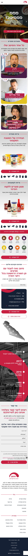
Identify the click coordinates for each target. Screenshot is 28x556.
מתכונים (24, 508)
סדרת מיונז (23, 529)
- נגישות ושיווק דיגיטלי (14, 540)
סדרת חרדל (23, 532)
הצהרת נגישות (8, 505)
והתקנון (4, 458)
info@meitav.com (10, 418)
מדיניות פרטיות (14, 545)
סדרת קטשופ (22, 523)
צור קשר (10, 502)
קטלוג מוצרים (22, 499)
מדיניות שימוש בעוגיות (14, 550)
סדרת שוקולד (9, 523)
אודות (10, 499)
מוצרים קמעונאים (21, 505)
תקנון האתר (14, 547)
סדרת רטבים (9, 526)
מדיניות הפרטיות (10, 458)
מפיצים (24, 511)
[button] (2, 2)
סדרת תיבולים (22, 526)
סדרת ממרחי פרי (21, 520)
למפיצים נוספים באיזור (13, 305)
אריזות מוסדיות (22, 502)
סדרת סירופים (9, 520)
